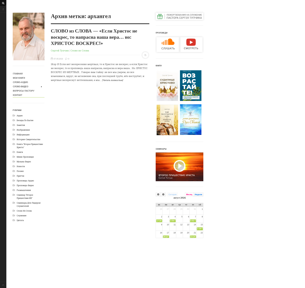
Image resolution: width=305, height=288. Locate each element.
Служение (21, 215)
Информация (23, 134)
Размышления (24, 190)
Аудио (20, 115)
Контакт (17, 95)
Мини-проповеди (25, 157)
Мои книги (19, 78)
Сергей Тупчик (60, 50)
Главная (18, 74)
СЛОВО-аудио (20, 82)
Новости (21, 166)
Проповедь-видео (25, 185)
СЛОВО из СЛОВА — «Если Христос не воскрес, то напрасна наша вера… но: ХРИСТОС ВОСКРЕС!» (94, 37)
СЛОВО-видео (20, 86)
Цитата (20, 220)
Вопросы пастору (23, 91)
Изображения (23, 130)
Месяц (189, 194)
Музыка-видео (24, 161)
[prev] (158, 194)
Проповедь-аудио (25, 180)
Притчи (20, 176)
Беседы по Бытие (25, 120)
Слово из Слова (24, 210)
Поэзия (20, 171)
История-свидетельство (28, 139)
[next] (163, 194)
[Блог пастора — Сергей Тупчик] (28, 36)
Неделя (198, 194)
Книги (20, 152)
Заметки (21, 125)
